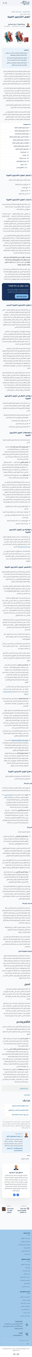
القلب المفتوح (27, 1274)
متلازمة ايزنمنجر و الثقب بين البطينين (18, 1110)
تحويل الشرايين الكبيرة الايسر (22, 134)
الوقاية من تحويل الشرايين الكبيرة (21, 143)
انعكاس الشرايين (25, 1159)
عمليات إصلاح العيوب (25, 1277)
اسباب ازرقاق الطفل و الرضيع (20, 1105)
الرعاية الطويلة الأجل (22, 161)
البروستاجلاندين (8, 795)
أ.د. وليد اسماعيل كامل (14, 1136)
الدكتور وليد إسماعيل (25, 1297)
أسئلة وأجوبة (27, 1283)
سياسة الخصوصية (26, 1310)
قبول (17, 1354)
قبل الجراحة (24, 152)
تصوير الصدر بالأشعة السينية (20, 740)
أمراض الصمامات (26, 1271)
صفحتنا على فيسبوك (25, 1316)
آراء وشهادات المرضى (25, 1306)
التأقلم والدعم (22, 167)
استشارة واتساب (18, 1150)
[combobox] (16, 1340)
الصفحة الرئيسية (26, 12)
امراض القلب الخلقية (16, 12)
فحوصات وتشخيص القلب (24, 1245)
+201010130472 (17, 1335)
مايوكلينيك (27, 1094)
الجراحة (26, 155)
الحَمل (24, 164)
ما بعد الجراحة (24, 158)
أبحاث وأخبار (27, 1254)
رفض (14, 1354)
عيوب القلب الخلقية (25, 546)
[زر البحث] (27, 1344)
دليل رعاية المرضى (25, 1287)
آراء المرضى (10, 1148)
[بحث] (6, 3)
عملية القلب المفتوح (25, 1242)
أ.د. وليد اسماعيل (12, 24)
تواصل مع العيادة (26, 1300)
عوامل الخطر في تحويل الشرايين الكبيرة (20, 137)
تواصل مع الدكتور (22, 296)
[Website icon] (14, 1195)
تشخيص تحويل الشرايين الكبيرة (22, 146)
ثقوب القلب (27, 1268)
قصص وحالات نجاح (25, 1303)
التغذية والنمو (27, 1248)
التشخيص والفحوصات (25, 1280)
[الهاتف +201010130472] (27, 1334)
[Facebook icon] (17, 1195)
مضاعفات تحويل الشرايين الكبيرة (21, 140)
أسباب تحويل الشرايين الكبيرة (22, 131)
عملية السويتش (24, 1088)
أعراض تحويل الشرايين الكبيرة (22, 127)
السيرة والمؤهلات (18, 1148)
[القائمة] (3, 3)
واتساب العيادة (26, 1313)
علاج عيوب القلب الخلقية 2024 (20, 1114)
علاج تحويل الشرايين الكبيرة (23, 149)
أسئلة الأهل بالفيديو (25, 1251)
